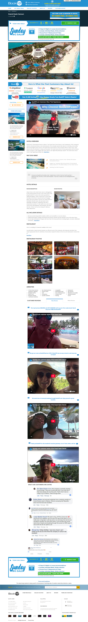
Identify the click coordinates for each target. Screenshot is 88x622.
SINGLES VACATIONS (26, 608)
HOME (9, 8)
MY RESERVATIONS (11, 609)
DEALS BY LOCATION (32, 8)
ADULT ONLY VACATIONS (27, 609)
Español (67, 0)
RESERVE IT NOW (71, 23)
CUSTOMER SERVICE (11, 601)
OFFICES (24, 603)
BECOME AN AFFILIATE (27, 601)
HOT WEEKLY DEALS (19, 8)
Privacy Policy (31, 620)
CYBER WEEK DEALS (26, 592)
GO (78, 587)
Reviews (50, 8)
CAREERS (24, 606)
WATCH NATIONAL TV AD (12, 606)
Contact (66, 598)
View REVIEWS (17, 105)
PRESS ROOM (25, 604)
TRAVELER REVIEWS (11, 604)
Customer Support (60, 8)
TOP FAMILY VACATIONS (12, 608)
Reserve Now (16, 137)
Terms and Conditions (44, 581)
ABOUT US (42, 8)
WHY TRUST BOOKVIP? (12, 603)
